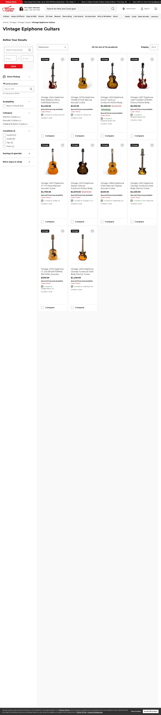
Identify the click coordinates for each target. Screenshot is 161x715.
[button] (29, 9)
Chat (26, 10)
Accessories (90, 16)
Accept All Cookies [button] (150, 711)
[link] (53, 100)
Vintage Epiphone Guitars (43, 22)
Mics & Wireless (104, 16)
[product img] (53, 76)
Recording (67, 16)
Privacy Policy (64, 710)
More (115, 16)
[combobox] (52, 47)
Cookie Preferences (95, 712)
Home (5, 22)
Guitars (6, 16)
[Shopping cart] (156, 9)
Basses (57, 16)
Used (134, 16)
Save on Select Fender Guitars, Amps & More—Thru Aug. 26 (104, 2)
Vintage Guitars (24, 22)
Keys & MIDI (31, 16)
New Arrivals (143, 16)
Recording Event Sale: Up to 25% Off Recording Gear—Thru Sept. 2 (49, 2)
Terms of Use (81, 712)
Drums (41, 16)
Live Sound (78, 16)
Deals (127, 16)
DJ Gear (49, 16)
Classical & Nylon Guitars (15, 124)
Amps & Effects (18, 16)
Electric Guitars (12, 117)
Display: (145, 47)
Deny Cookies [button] (136, 711)
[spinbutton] (10, 58)
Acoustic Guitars (12, 120)
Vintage (13, 22)
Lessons (154, 16)
